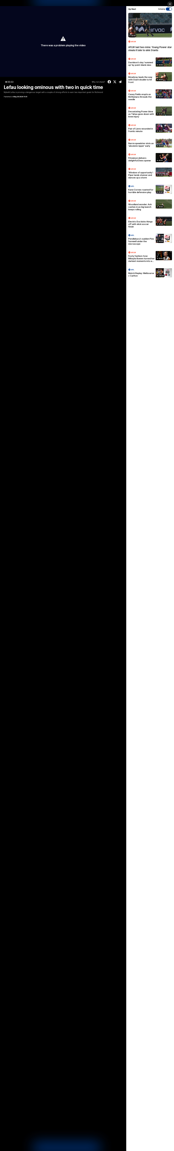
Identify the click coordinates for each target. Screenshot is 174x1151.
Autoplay (161, 9)
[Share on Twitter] (114, 82)
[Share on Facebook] (109, 82)
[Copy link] (120, 82)
